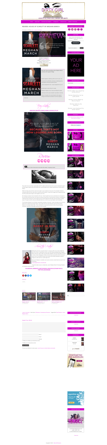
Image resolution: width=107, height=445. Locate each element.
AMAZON (32, 110)
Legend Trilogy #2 (45, 59)
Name (40, 334)
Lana (32, 30)
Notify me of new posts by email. (29, 342)
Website (40, 339)
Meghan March (25, 313)
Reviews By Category (46, 21)
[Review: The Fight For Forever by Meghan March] (29, 296)
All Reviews (37, 312)
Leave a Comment (38, 30)
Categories (55, 21)
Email (40, 336)
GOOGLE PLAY (54, 110)
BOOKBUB (47, 270)
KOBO (47, 110)
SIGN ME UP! (76, 42)
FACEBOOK (28, 268)
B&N (42, 110)
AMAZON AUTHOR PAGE (55, 268)
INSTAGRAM (43, 268)
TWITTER (40, 270)
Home (31, 21)
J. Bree (75, 343)
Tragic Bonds (74, 342)
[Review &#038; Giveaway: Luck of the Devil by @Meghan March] (58, 296)
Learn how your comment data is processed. (46, 348)
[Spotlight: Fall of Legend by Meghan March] (43, 296)
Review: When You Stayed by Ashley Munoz (76, 91)
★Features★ (63, 21)
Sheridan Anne (75, 339)
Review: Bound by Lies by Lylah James (75, 95)
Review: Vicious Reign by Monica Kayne (76, 100)
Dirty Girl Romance (50, 8)
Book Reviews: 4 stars (60, 312)
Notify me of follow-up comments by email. (31, 340)
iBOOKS (38, 110)
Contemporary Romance (45, 312)
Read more (76, 315)
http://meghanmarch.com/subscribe (39, 262)
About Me (37, 21)
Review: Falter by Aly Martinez (76, 104)
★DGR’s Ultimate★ (72, 21)
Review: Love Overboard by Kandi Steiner (76, 109)
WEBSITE (36, 268)
